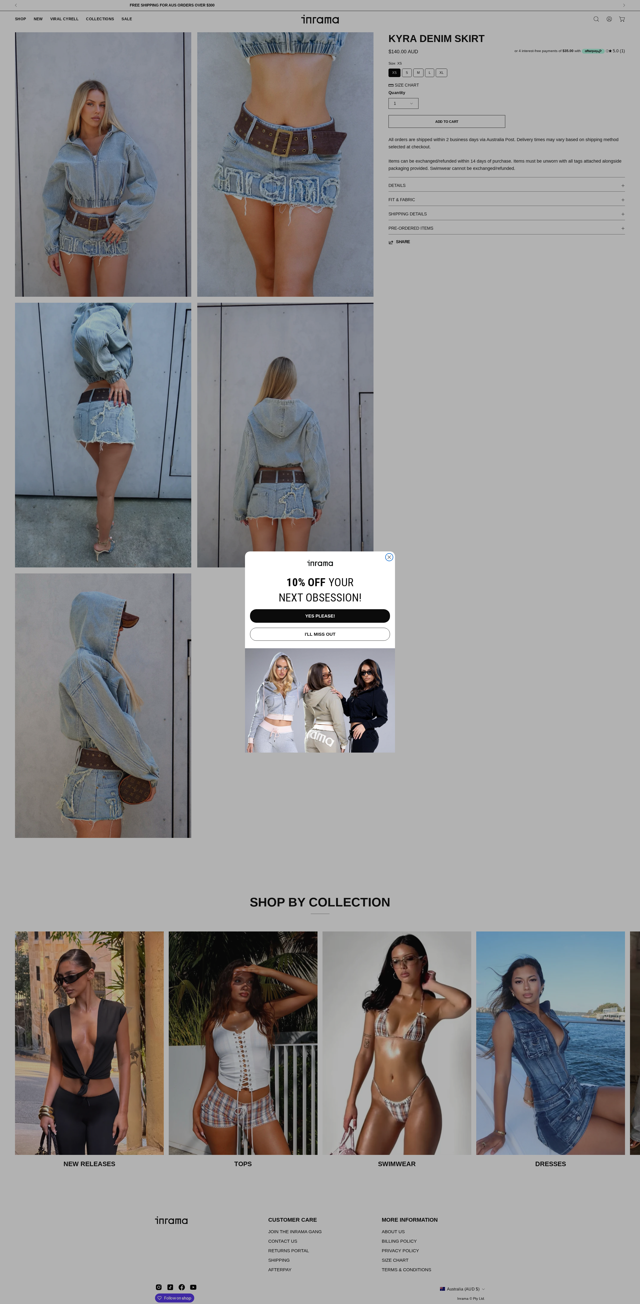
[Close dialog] (389, 557)
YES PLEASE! (320, 615)
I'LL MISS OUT (320, 634)
